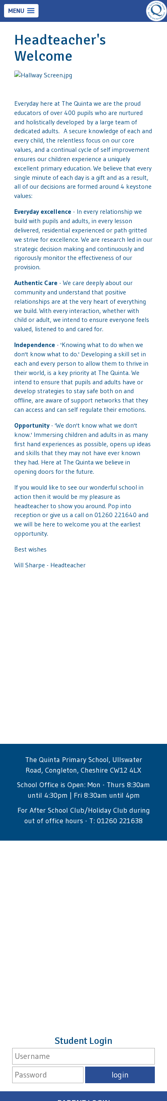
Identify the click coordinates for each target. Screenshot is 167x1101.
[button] (21, 10)
